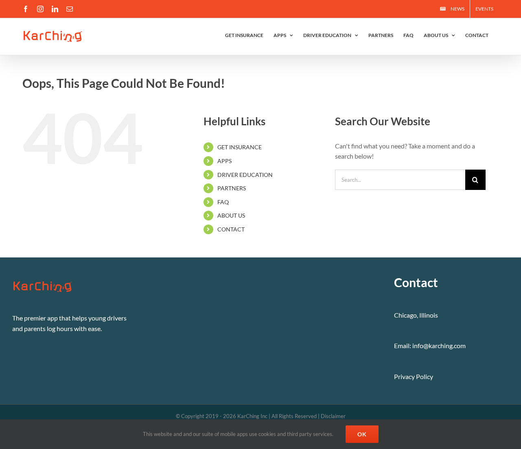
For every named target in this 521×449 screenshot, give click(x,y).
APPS (224, 160)
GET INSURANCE (239, 147)
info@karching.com (439, 345)
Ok (362, 434)
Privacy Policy (413, 376)
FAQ (223, 201)
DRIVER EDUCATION (245, 174)
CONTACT (231, 229)
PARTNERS (231, 188)
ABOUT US (231, 215)
